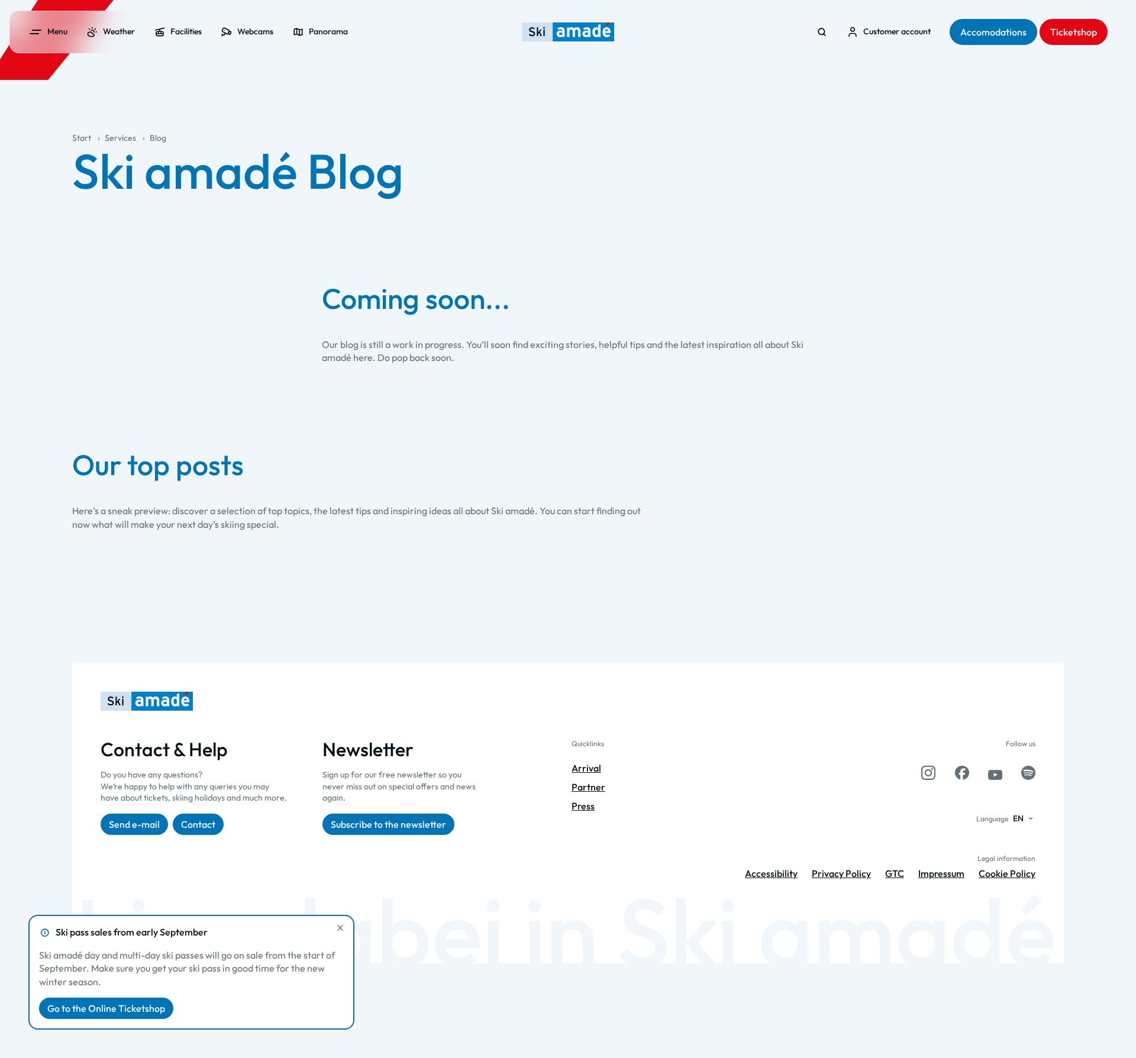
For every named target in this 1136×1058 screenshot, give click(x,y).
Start (81, 138)
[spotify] (1028, 773)
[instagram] (928, 773)
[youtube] (995, 773)
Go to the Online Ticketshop (106, 1008)
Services (120, 138)
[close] (340, 928)
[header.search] (822, 32)
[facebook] (962, 773)
